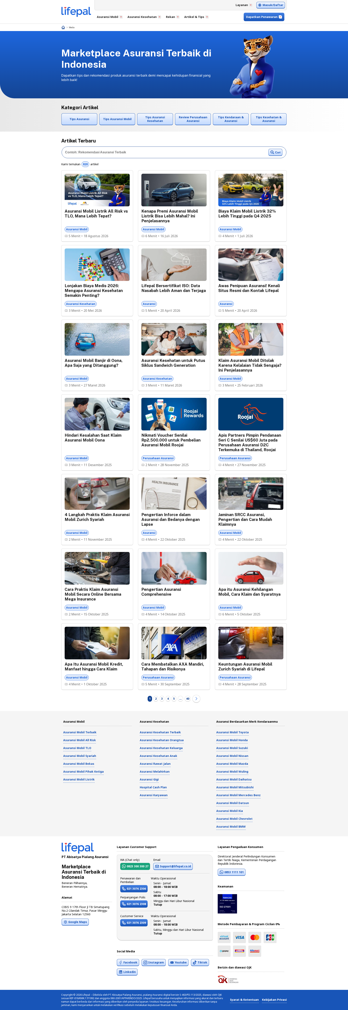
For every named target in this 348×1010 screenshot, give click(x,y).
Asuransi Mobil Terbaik (79, 732)
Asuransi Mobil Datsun (232, 803)
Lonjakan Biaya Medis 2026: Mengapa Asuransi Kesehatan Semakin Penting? (94, 290)
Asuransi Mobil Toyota (232, 732)
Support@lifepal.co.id (175, 866)
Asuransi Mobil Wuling (232, 771)
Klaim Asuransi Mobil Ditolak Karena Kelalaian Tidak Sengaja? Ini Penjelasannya (249, 365)
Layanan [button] (242, 5)
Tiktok (202, 962)
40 (187, 698)
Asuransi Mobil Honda (232, 740)
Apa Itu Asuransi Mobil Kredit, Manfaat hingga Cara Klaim (94, 666)
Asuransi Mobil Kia (229, 811)
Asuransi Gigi (149, 779)
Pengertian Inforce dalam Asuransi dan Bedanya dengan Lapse (170, 519)
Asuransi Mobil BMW (231, 826)
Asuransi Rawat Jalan (155, 764)
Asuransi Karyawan (154, 795)
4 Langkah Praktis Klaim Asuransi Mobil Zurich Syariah (97, 517)
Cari (278, 152)
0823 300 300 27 (137, 866)
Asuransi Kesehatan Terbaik (160, 732)
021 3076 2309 (136, 923)
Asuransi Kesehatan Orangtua (162, 740)
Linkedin (129, 972)
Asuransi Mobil (76, 229)
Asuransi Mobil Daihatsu (234, 779)
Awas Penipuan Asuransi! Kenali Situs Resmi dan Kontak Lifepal (249, 288)
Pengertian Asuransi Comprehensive (161, 592)
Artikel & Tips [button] (194, 17)
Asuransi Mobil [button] (107, 17)
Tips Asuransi (79, 119)
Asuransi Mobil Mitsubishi (235, 787)
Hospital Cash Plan (153, 787)
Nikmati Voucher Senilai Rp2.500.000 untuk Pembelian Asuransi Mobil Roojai (171, 440)
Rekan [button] (170, 17)
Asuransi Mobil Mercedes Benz (238, 795)
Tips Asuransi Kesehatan (155, 119)
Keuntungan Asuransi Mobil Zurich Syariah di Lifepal (245, 666)
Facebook (130, 962)
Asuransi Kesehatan (80, 304)
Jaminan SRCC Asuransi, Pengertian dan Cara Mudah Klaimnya (245, 519)
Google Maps (77, 922)
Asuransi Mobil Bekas (78, 764)
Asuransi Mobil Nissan (232, 756)
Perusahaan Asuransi (158, 458)
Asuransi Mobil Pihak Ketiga (83, 771)
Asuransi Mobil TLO (77, 748)
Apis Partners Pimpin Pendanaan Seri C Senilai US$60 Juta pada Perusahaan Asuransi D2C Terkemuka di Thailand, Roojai (249, 442)
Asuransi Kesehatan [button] (142, 17)
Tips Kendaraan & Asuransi (231, 119)
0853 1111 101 (234, 872)
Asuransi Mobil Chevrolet (234, 819)
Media (72, 27)
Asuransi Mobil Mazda (232, 764)
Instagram (156, 962)
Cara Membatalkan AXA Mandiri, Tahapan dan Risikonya (172, 666)
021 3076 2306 (136, 889)
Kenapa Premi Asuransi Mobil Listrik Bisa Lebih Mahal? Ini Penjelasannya (169, 216)
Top (335, 1003)
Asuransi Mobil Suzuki (232, 748)
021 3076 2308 (136, 904)
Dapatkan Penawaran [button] (262, 17)
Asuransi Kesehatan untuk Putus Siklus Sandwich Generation (173, 363)
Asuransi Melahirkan (155, 771)
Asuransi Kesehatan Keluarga (161, 748)
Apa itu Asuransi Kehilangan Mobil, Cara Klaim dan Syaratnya (249, 592)
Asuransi (149, 304)
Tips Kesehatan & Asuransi (269, 119)
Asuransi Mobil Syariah (79, 756)
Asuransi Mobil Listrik (79, 779)
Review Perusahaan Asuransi (193, 119)
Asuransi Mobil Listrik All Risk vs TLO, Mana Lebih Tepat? (96, 213)
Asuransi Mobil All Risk (79, 740)
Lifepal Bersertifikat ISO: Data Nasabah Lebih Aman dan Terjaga (173, 288)
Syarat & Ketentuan (244, 1000)
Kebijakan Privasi (274, 1000)
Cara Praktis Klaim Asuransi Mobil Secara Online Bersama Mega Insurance (93, 594)
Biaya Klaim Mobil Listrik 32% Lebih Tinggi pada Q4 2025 (247, 213)
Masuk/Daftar (273, 5)
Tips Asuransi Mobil (117, 119)
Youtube (181, 962)
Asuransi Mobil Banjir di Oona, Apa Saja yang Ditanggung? (93, 363)
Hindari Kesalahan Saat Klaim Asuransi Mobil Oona (93, 438)
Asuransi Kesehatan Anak (158, 756)
